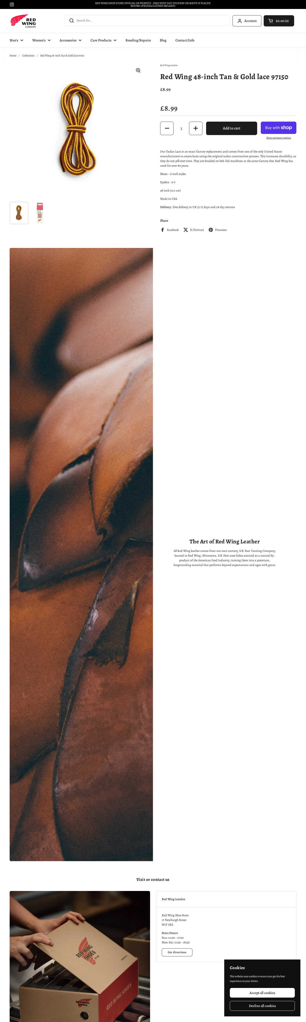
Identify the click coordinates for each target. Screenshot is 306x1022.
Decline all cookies (262, 1005)
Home (13, 55)
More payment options (278, 138)
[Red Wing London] (23, 20)
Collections (28, 55)
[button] (279, 20)
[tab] (226, 899)
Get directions (177, 952)
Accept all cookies (262, 992)
